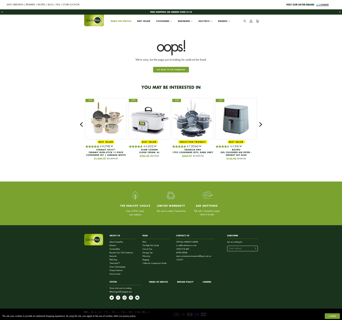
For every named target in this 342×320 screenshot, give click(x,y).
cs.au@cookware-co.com (186, 245)
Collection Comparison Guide (154, 263)
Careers (207, 282)
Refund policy (185, 282)
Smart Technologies (118, 267)
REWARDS (30, 4)
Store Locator (115, 274)
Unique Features (116, 270)
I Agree (332, 316)
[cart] (257, 21)
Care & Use (147, 249)
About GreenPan (116, 242)
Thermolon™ (115, 263)
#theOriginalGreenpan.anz (121, 292)
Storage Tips (147, 253)
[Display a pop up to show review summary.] (112, 146)
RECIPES (41, 4)
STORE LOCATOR (71, 4)
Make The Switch (121, 21)
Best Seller (143, 21)
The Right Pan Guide (150, 245)
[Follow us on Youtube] (137, 297)
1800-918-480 (182, 249)
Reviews (113, 245)
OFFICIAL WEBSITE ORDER (187, 242)
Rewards (113, 256)
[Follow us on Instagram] (124, 297)
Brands (222, 21)
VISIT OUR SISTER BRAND (300, 4)
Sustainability (115, 249)
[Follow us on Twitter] (112, 297)
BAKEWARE (184, 21)
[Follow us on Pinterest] (131, 297)
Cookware (162, 21)
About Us (115, 236)
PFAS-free (113, 260)
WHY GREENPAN (15, 4)
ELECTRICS (204, 21)
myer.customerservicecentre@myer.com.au (193, 256)
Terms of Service (158, 282)
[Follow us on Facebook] (118, 297)
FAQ (58, 4)
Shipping (145, 260)
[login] (251, 21)
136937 (179, 260)
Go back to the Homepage (171, 69)
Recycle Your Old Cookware (121, 253)
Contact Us (182, 236)
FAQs (145, 236)
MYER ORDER (181, 253)
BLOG (50, 4)
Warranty (146, 256)
